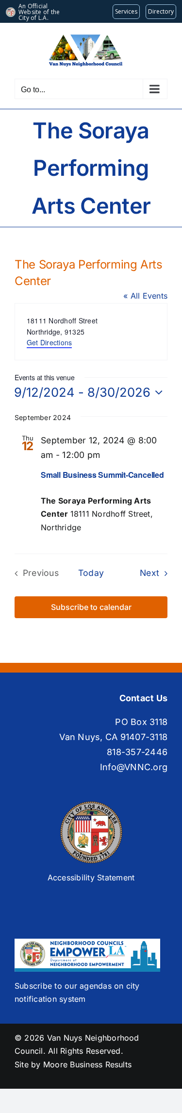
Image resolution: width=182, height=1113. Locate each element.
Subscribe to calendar (91, 607)
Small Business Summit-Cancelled (102, 474)
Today (91, 573)
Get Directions (49, 342)
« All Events (145, 296)
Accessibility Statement (91, 877)
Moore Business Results (87, 1064)
